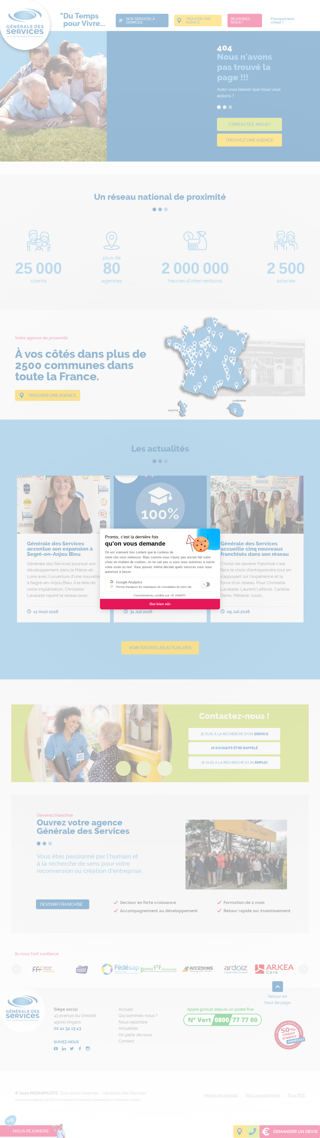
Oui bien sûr (160, 604)
